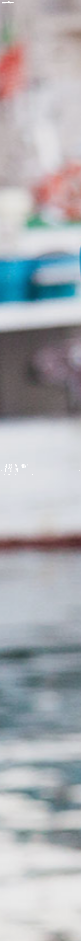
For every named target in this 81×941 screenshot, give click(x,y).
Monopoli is (15, 6)
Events (64, 6)
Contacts (70, 6)
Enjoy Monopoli (52, 6)
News (59, 6)
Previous (2, 470)
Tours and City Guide (26, 6)
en (77, 6)
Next (79, 470)
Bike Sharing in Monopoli (41, 6)
